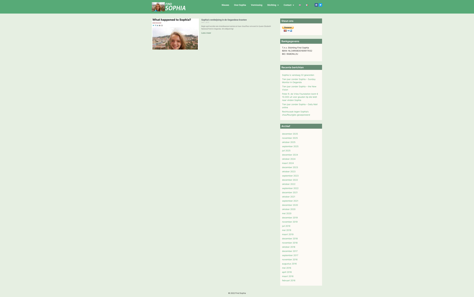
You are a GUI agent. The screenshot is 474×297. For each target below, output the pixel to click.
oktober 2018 (288, 247)
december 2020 (290, 205)
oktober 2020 (289, 209)
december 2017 (290, 251)
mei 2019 (286, 230)
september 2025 (290, 146)
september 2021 (290, 201)
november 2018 (289, 243)
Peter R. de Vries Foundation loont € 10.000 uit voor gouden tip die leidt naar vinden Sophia (300, 97)
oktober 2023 (289, 171)
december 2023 (290, 167)
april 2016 (287, 272)
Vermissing (256, 5)
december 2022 (290, 180)
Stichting (271, 5)
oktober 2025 (288, 142)
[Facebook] (316, 5)
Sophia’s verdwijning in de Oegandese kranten (224, 19)
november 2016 (290, 259)
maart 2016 (288, 276)
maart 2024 (288, 163)
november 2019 (290, 222)
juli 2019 (286, 226)
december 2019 (290, 217)
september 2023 (290, 176)
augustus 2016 (289, 263)
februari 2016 (288, 280)
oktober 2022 (288, 184)
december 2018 (290, 238)
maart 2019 (288, 234)
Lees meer (206, 33)
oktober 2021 (288, 196)
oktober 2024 (289, 159)
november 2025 (290, 138)
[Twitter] (320, 5)
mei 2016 (286, 268)
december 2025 (290, 134)
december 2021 (290, 192)
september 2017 (290, 255)
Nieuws (225, 5)
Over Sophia (240, 5)
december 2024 (290, 155)
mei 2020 (286, 213)
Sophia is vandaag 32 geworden (298, 75)
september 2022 (290, 188)
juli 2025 (286, 150)
